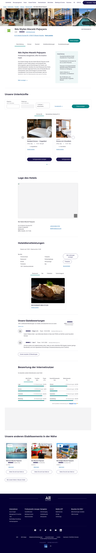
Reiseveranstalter (29, 516)
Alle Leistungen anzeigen (70, 256)
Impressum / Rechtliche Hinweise (71, 537)
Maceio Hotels (29, 6)
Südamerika (10, 6)
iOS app (57, 514)
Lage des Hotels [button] (27, 178)
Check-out (25, 102)
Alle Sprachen (43, 516)
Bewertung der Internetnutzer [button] (36, 367)
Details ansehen (35, 307)
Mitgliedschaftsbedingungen (36, 537)
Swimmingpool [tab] (60, 273)
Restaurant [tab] (35, 273)
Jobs (10, 516)
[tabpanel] (48, 141)
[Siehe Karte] (48, 200)
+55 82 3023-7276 (55, 226)
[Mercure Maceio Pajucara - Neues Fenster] (16, 451)
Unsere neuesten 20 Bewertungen (28, 354)
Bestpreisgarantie (86, 29)
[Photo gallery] (48, 17)
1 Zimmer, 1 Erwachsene (40, 105)
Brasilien (17, 6)
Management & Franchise (15, 514)
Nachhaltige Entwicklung (15, 519)
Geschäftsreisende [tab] (54, 379)
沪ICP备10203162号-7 (52, 542)
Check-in (10, 102)
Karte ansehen (49, 35)
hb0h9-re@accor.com (55, 228)
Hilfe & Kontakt (74, 514)
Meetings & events (29, 514)
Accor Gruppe (12, 511)
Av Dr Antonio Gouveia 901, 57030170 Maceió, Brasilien (29, 35)
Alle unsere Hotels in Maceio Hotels (16, 480)
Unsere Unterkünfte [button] (16, 94)
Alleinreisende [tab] (66, 379)
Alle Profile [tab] (28, 379)
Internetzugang (43, 511)
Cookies (58, 537)
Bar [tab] (42, 273)
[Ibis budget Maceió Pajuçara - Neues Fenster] (66, 451)
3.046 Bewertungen (30, 32)
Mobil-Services (59, 511)
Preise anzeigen (74, 40)
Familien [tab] (37, 379)
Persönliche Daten (49, 537)
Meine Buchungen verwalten (77, 511)
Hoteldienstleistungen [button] (31, 243)
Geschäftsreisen (28, 511)
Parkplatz (67, 261)
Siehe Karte (11, 467)
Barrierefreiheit (66, 266)
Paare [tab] (44, 379)
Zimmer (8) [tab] (39, 114)
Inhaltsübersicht (44, 514)
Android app (58, 516)
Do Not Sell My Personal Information (48, 538)
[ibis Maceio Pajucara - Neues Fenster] (41, 451)
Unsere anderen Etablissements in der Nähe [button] (31, 436)
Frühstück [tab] (49, 273)
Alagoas (22, 6)
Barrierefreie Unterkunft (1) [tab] (53, 114)
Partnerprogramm (13, 521)
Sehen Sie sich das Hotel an (16, 472)
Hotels (4, 6)
